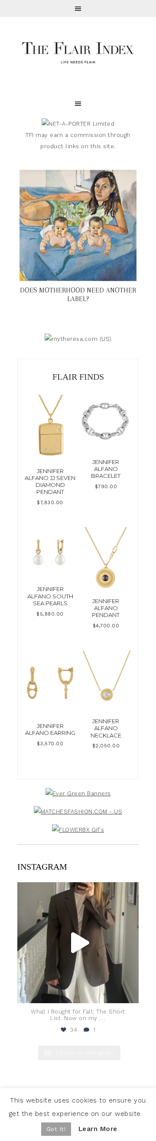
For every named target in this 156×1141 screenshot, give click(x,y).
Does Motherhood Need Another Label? (78, 294)
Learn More (97, 1129)
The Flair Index (78, 51)
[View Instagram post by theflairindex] (130, 992)
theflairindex (76, 890)
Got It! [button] (56, 1129)
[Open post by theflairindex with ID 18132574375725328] (78, 942)
